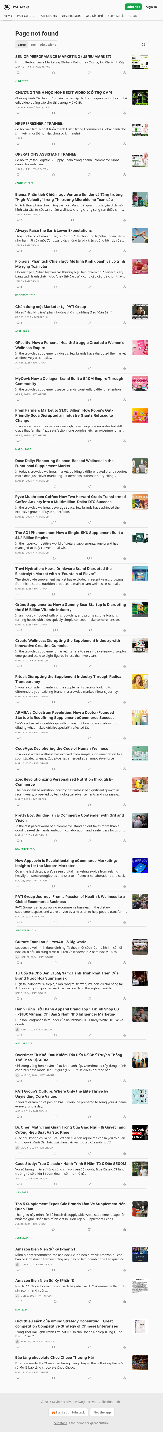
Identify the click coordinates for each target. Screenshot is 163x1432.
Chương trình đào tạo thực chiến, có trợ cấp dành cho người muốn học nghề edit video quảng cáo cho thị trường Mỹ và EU (71, 100)
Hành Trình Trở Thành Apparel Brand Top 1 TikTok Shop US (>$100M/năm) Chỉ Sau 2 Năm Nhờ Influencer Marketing (67, 1011)
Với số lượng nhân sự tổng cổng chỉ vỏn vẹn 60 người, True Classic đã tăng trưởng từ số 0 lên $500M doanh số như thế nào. (70, 1171)
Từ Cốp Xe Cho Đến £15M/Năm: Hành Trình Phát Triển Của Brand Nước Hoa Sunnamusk (67, 975)
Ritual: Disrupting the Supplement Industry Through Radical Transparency (68, 679)
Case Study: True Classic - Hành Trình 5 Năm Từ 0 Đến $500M (70, 1164)
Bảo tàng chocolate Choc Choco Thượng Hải (54, 1357)
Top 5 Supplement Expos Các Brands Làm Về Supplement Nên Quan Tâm (70, 1206)
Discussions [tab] (48, 45)
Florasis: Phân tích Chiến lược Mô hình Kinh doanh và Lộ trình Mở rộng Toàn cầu (70, 264)
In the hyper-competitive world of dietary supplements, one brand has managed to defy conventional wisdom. (66, 545)
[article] (81, 64)
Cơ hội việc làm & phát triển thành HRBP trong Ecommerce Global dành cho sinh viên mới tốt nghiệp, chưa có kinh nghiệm (70, 131)
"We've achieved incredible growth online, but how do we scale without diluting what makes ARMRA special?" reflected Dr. (67, 725)
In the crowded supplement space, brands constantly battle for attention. (68, 389)
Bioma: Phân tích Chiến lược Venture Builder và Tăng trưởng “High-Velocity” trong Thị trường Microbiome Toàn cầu (69, 197)
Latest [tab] (22, 45)
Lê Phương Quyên (38, 67)
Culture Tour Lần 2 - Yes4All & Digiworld (51, 942)
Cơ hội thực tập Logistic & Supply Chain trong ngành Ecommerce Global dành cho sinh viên (67, 162)
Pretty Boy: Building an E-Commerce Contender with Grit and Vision (69, 818)
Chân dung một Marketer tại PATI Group (50, 307)
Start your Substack (70, 1412)
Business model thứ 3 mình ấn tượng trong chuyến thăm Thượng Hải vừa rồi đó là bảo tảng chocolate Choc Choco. (69, 1365)
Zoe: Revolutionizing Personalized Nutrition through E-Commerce (64, 782)
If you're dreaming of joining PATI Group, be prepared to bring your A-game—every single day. (71, 1104)
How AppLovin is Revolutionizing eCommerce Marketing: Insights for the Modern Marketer (66, 863)
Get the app (102, 1412)
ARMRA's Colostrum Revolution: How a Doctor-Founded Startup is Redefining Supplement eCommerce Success (65, 715)
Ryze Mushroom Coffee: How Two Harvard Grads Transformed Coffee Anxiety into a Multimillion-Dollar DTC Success (70, 499)
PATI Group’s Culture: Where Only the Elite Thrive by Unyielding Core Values (61, 1094)
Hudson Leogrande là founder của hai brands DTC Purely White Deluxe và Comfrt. (69, 1022)
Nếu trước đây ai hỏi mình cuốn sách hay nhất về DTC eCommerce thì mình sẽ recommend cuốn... (70, 1288)
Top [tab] (33, 45)
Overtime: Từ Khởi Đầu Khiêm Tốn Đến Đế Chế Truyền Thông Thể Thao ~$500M (68, 1057)
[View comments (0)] (53, 72)
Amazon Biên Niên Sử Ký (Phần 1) (44, 1280)
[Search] (143, 44)
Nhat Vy (39, 916)
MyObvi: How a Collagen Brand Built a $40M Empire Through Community (69, 381)
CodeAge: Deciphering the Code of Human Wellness (61, 748)
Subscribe (133, 7)
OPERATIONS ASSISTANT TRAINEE (45, 154)
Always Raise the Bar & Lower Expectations (53, 230)
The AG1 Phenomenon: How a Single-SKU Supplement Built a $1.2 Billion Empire (69, 535)
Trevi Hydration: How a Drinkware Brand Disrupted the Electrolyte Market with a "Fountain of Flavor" (63, 571)
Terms (91, 1402)
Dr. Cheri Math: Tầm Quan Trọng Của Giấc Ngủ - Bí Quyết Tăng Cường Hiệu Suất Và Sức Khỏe (70, 1129)
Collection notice (110, 1402)
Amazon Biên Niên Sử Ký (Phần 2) (45, 1249)
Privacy (80, 1402)
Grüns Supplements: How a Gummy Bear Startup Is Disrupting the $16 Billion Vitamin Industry (70, 607)
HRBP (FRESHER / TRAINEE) (39, 123)
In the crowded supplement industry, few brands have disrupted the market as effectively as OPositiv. (70, 355)
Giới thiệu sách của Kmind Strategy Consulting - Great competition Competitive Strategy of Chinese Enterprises (66, 1323)
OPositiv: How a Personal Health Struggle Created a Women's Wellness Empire (69, 345)
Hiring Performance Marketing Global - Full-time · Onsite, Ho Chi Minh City (70, 62)
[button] (8, 15)
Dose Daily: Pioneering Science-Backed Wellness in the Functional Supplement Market (64, 463)
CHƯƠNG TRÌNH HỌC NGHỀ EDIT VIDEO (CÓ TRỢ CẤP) (63, 92)
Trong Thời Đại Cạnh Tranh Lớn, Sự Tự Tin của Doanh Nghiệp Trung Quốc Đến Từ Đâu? (68, 1334)
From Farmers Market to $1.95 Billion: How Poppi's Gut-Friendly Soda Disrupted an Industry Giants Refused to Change (64, 415)
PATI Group (33, 214)
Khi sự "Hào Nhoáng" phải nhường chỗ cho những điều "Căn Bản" (63, 312)
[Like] (18, 72)
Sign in (151, 7)
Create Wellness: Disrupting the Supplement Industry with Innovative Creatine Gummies (67, 643)
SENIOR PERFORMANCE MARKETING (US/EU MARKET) (63, 56)
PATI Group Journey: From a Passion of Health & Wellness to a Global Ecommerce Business (70, 899)
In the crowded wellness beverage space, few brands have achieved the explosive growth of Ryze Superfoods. (67, 509)
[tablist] (36, 44)
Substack (60, 1423)
